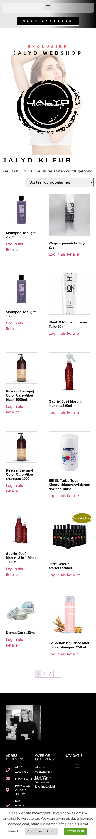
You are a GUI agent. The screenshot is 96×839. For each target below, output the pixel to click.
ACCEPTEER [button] (75, 831)
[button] (48, 6)
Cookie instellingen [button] (41, 831)
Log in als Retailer (64, 254)
